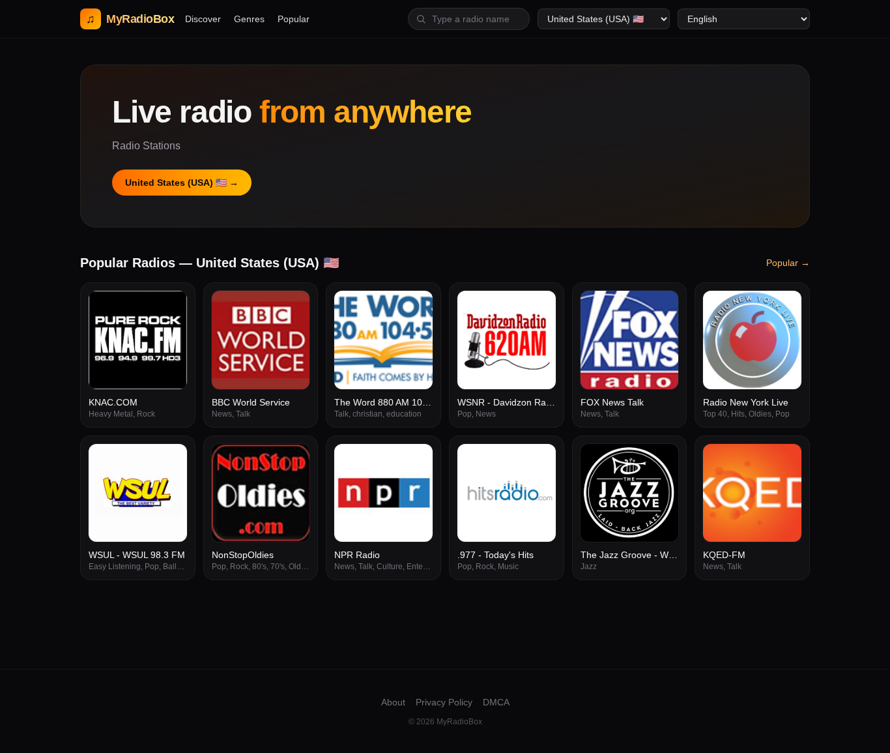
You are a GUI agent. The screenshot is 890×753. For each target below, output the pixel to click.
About (393, 702)
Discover (203, 19)
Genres (249, 19)
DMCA (496, 702)
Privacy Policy (444, 702)
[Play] (170, 307)
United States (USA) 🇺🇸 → (181, 182)
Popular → (788, 263)
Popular (293, 19)
